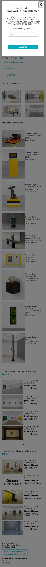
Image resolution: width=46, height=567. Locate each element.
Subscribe (23, 47)
